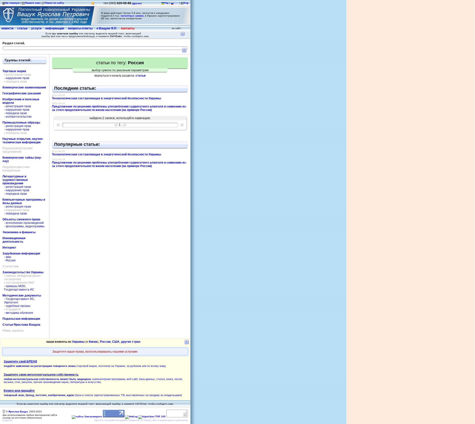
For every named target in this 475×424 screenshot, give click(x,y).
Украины (78, 341)
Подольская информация (21, 318)
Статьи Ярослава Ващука (21, 324)
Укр (166, 2)
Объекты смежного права (21, 219)
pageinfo (7, 420)
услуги (36, 28)
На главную (12, 2)
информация (54, 28)
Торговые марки (14, 71)
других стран (130, 341)
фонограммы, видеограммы (25, 226)
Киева (93, 341)
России (105, 341)
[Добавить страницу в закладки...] (93, 4)
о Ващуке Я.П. (106, 28)
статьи (22, 28)
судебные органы (18, 306)
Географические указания (21, 93)
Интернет (9, 247)
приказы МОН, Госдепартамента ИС (19, 287)
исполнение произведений (25, 223)
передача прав (16, 113)
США (115, 341)
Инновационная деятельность (13, 239)
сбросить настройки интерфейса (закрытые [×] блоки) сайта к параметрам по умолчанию (141, 420)
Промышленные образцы (21, 122)
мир (8, 257)
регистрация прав (18, 106)
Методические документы (21, 295)
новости (7, 28)
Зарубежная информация (21, 253)
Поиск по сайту (54, 2)
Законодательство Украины (23, 272)
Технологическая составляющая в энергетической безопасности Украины (106, 98)
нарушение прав (17, 78)
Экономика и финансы (19, 232)
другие (137, 3)
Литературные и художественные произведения (15, 180)
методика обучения (19, 313)
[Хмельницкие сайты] (87, 416)
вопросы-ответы (80, 28)
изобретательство (19, 116)
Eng (186, 2)
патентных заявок (132, 15)
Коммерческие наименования (24, 87)
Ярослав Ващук (18, 411)
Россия (11, 260)
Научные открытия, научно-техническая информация (22, 140)
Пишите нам (32, 2)
